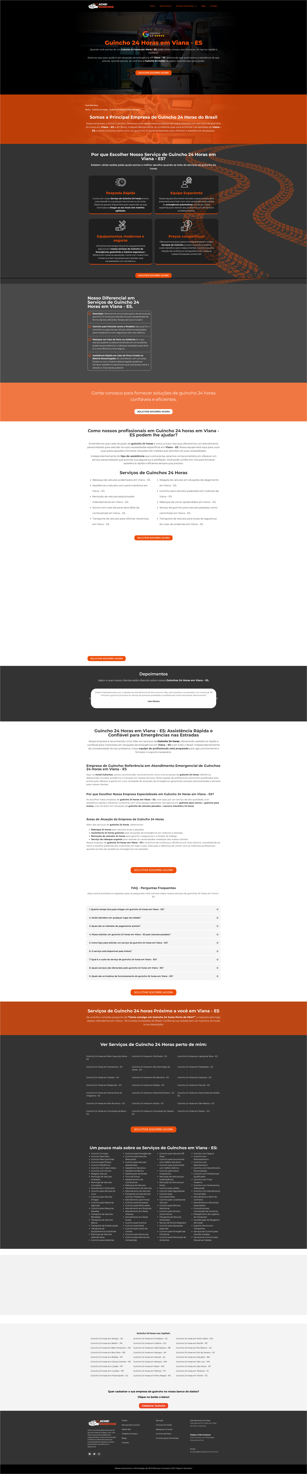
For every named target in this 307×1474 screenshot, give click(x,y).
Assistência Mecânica (135, 1168)
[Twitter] (94, 1454)
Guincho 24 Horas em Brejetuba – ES (103, 1085)
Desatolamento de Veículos (138, 1188)
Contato (213, 5)
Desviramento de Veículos (137, 1191)
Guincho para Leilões (169, 1188)
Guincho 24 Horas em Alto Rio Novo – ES (105, 1103)
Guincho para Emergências (138, 1153)
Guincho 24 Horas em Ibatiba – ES (148, 1085)
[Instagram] (99, 1454)
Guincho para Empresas (136, 1202)
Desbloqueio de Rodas (136, 1174)
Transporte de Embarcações (104, 1226)
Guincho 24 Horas (100, 110)
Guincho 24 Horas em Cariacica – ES (194, 1077)
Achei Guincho (116, 123)
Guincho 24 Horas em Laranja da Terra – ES (197, 1056)
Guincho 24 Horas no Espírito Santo (124, 110)
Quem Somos (165, 5)
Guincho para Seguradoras (172, 1191)
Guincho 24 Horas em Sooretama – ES (104, 1067)
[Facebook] (90, 1454)
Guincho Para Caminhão (102, 1159)
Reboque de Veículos (135, 1185)
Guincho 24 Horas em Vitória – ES (148, 1103)
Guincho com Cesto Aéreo (103, 1168)
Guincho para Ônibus (101, 1162)
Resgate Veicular (99, 1174)
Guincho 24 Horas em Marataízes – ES (195, 1067)
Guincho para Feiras (134, 1226)
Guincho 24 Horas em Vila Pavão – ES (149, 1056)
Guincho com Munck (101, 1171)
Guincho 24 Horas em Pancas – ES (193, 1085)
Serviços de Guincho (185, 5)
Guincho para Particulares (137, 1205)
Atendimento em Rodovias (138, 1208)
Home (152, 5)
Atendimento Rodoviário (103, 1188)
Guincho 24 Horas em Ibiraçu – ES (193, 1111)
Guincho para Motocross (136, 1234)
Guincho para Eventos (135, 1223)
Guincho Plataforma (100, 1165)
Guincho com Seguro (204, 1153)
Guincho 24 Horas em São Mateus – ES (195, 1103)
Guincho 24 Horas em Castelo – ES (102, 1077)
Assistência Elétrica (134, 1171)
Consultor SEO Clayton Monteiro (176, 1468)
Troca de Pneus (132, 1176)
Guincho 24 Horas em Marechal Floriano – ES (153, 1093)
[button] (153, 72)
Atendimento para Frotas (137, 1200)
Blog (203, 5)
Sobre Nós (126, 1429)
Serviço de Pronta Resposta (172, 1223)
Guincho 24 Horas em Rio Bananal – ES (150, 1077)
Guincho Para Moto (100, 1156)
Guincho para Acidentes (102, 1240)
